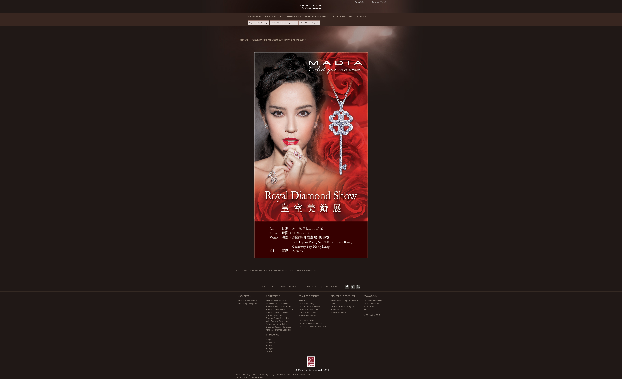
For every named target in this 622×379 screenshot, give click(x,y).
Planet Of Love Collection (277, 304)
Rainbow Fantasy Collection (278, 306)
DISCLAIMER (331, 287)
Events (366, 309)
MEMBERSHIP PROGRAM (316, 16)
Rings (268, 340)
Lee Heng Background (248, 304)
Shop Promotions (371, 304)
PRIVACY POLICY (288, 287)
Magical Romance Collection (279, 330)
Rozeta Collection (274, 315)
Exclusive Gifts (337, 309)
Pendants (270, 343)
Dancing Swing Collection (277, 318)
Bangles (269, 348)
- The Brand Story (306, 304)
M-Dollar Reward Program (342, 306)
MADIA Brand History (247, 301)
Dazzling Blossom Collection (278, 327)
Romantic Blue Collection (277, 312)
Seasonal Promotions (372, 301)
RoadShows (368, 306)
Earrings (270, 346)
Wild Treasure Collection (277, 321)
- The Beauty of (309, 306)
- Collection (312, 326)
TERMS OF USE (310, 287)
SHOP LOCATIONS (357, 16)
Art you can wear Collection (278, 324)
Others (269, 351)
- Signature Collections (309, 309)
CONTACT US (267, 287)
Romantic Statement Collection (279, 309)
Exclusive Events (338, 312)
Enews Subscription (362, 2)
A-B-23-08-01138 (302, 374)
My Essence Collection (276, 301)
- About (310, 323)
